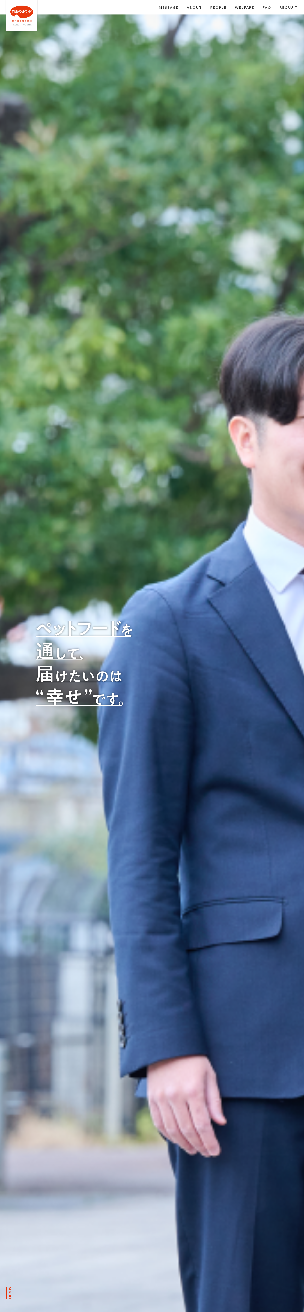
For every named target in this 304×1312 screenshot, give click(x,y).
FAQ (267, 7)
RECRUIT (289, 7)
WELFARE (244, 7)
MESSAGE (168, 7)
